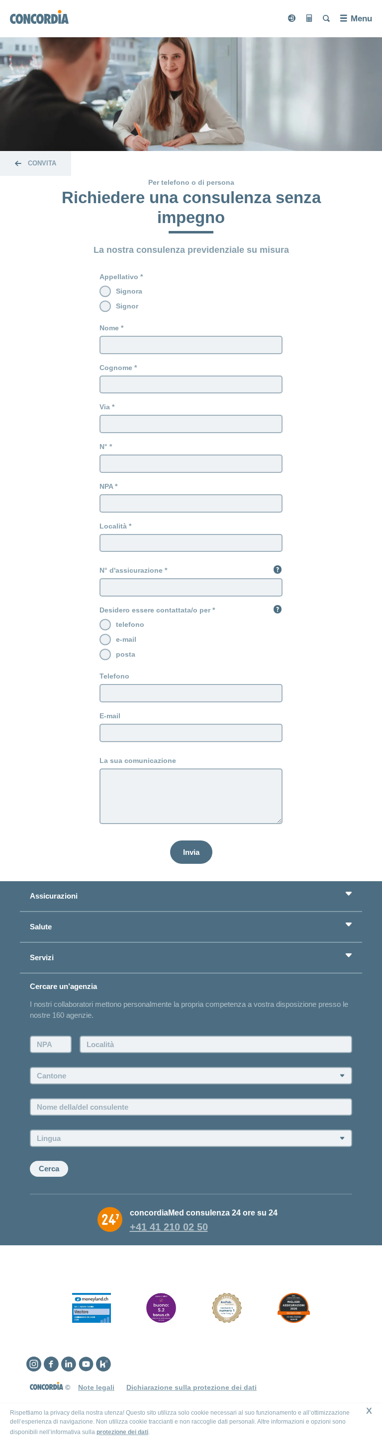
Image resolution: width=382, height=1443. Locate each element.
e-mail (126, 639)
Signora (129, 291)
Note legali (96, 1387)
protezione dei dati (122, 1432)
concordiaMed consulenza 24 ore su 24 (204, 1213)
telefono (130, 624)
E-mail (109, 716)
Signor (127, 306)
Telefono (114, 676)
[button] (278, 569)
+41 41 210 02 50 (169, 1226)
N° (103, 447)
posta (125, 654)
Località (113, 526)
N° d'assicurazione (131, 570)
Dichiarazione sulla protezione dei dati (191, 1387)
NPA (106, 486)
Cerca (49, 1168)
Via (104, 407)
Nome (109, 328)
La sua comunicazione (137, 760)
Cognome (115, 368)
